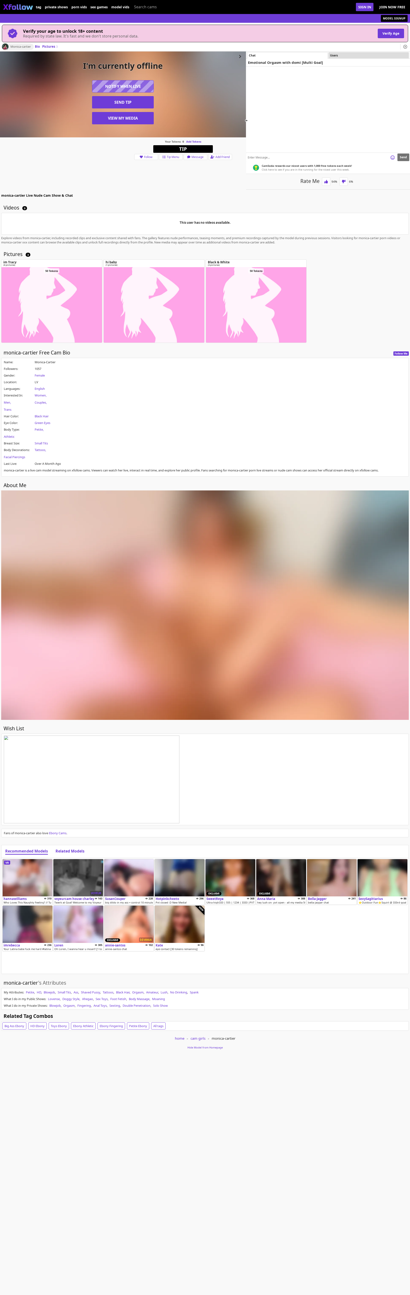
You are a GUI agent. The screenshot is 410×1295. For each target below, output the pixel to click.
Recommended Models (26, 851)
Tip (183, 149)
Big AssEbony (14, 1026)
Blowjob (49, 992)
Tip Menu (173, 157)
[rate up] (326, 181)
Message (197, 157)
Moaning (158, 999)
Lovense (54, 999)
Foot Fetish (118, 999)
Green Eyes (42, 423)
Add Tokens (193, 141)
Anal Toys (100, 1005)
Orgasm (138, 992)
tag (38, 7)
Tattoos (40, 450)
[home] (17, 7)
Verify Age (390, 33)
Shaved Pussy (90, 992)
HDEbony (37, 1026)
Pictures (50, 47)
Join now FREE (392, 7)
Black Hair (42, 416)
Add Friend (222, 157)
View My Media (123, 118)
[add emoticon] (392, 157)
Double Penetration (136, 1005)
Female (40, 375)
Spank (194, 992)
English (40, 389)
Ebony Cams (57, 833)
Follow (148, 157)
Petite (39, 429)
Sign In (364, 7)
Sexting (114, 1005)
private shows (56, 7)
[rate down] (344, 181)
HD (39, 992)
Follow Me (401, 353)
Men (7, 402)
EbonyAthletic (83, 1026)
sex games (99, 7)
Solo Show (160, 1005)
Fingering (84, 1005)
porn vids (79, 7)
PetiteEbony (138, 1026)
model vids (120, 7)
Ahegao (87, 999)
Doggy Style (70, 999)
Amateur (152, 992)
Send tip (122, 102)
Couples (40, 402)
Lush (164, 992)
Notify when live (123, 86)
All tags (158, 1026)
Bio (37, 47)
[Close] (405, 47)
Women (40, 395)
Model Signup (394, 18)
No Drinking (178, 992)
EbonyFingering (111, 1026)
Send (403, 157)
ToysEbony (59, 1026)
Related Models (70, 851)
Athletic (9, 436)
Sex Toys (102, 999)
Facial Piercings (14, 457)
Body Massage (139, 999)
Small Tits (41, 443)
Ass (76, 992)
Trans (7, 409)
